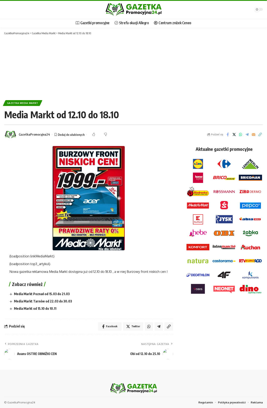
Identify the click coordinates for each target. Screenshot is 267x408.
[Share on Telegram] (247, 134)
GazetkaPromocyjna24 (34, 134)
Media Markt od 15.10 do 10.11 (35, 308)
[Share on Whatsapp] (240, 134)
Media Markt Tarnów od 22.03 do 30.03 (43, 301)
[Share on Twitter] (234, 134)
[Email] (253, 134)
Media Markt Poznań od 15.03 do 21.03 (42, 294)
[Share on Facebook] (227, 134)
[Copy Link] (260, 134)
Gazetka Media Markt (22, 103)
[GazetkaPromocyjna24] (133, 9)
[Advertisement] (133, 67)
